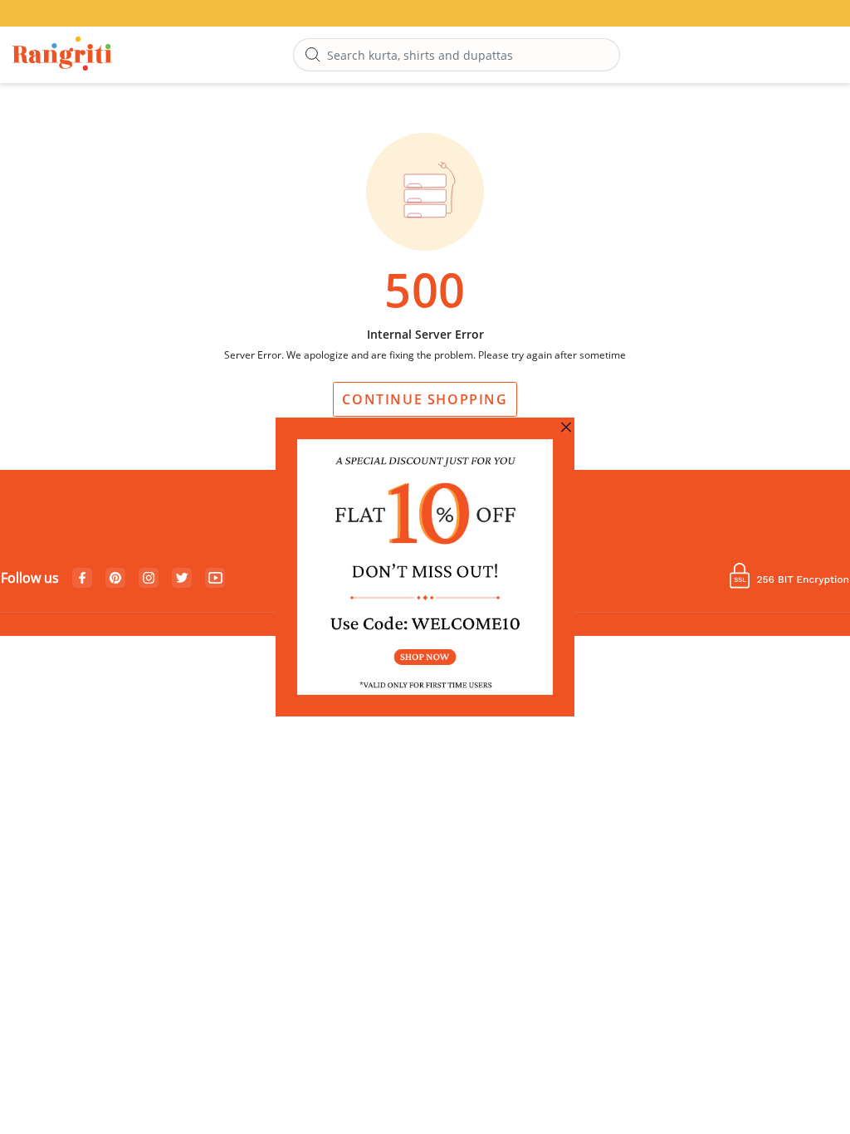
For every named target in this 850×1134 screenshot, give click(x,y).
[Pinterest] (115, 578)
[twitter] (182, 578)
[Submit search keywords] (313, 56)
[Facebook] (82, 578)
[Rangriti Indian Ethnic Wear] (62, 55)
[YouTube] (215, 578)
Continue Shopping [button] (424, 399)
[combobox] (456, 54)
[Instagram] (148, 578)
